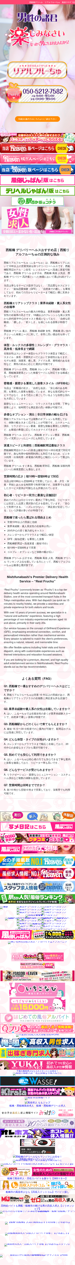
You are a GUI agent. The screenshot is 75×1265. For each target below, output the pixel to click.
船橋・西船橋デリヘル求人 (51, 1105)
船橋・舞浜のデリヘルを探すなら (31, 1150)
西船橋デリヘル (36, 2)
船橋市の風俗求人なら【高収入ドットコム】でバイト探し (37, 1191)
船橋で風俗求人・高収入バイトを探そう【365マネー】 (37, 1178)
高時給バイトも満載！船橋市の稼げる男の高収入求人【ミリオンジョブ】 (37, 1207)
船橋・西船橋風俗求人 (21, 1105)
